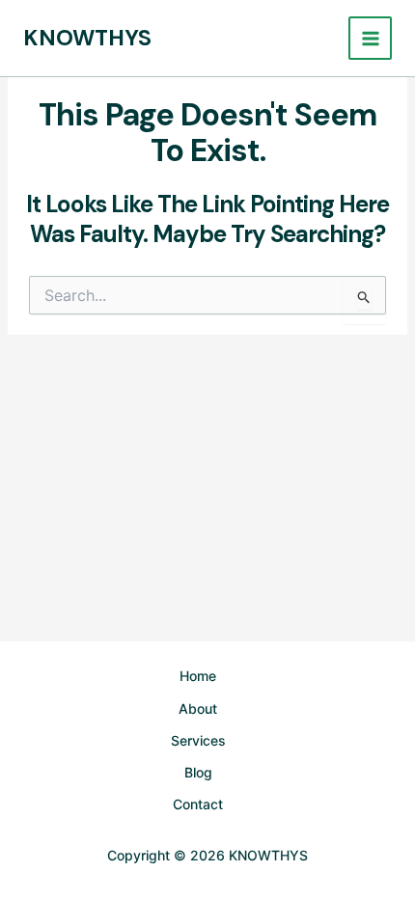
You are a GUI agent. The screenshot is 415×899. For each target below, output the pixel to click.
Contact (198, 804)
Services (198, 740)
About (198, 708)
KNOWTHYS (87, 37)
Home (198, 675)
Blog (198, 772)
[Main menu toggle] (370, 38)
